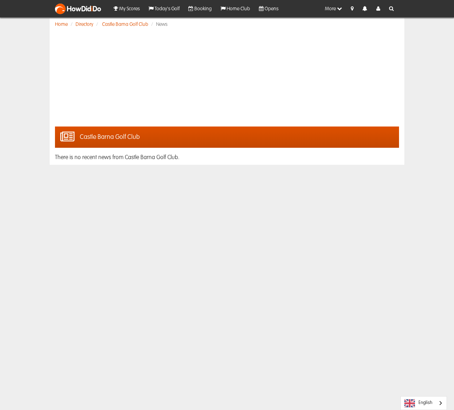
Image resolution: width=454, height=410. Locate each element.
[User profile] (378, 9)
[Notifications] (365, 9)
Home (61, 24)
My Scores (129, 8)
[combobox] (423, 403)
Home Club (238, 8)
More (331, 8)
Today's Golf (166, 8)
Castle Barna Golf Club (125, 24)
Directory (84, 24)
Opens (271, 8)
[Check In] (352, 9)
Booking (202, 8)
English (425, 402)
